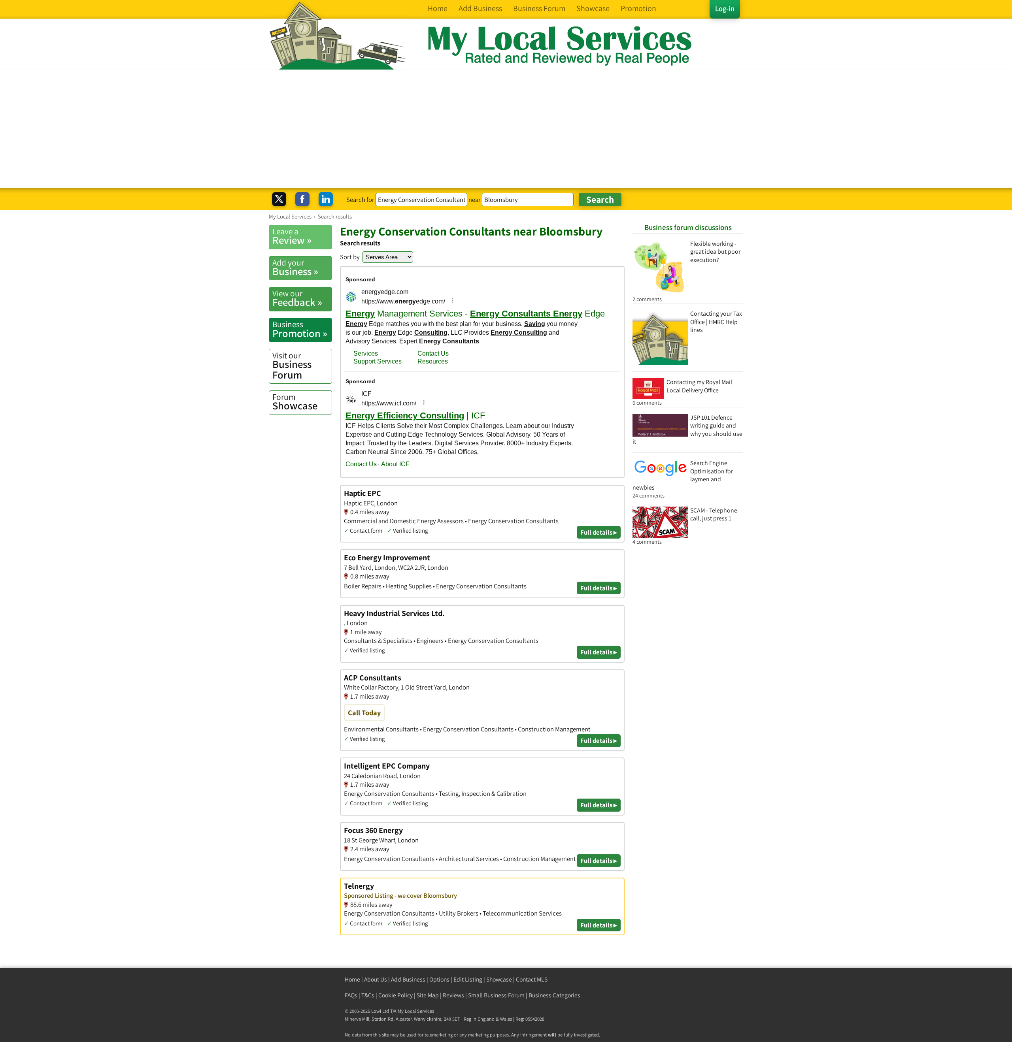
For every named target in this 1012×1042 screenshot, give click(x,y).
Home (352, 979)
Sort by (350, 256)
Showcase (294, 402)
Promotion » (299, 329)
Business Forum (292, 366)
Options (439, 979)
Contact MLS (532, 979)
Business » (295, 267)
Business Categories (554, 995)
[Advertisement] (506, 128)
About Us (375, 979)
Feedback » (297, 298)
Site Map (428, 995)
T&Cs (367, 995)
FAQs (351, 995)
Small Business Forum (496, 995)
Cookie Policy (395, 995)
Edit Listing (467, 979)
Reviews (453, 995)
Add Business (408, 979)
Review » (292, 236)
